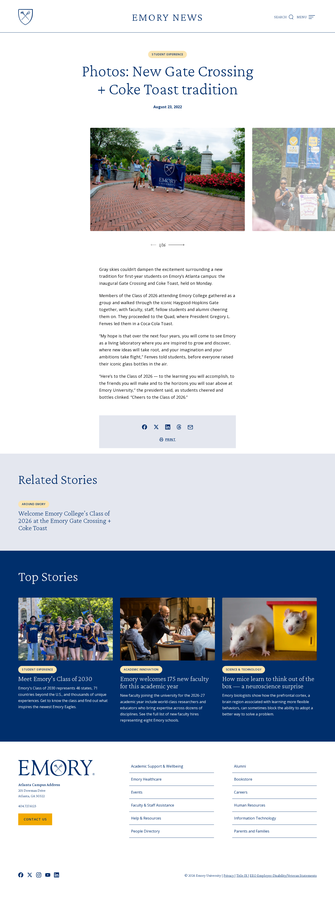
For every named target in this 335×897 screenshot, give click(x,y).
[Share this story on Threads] (179, 427)
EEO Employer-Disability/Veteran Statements (283, 875)
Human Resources (249, 805)
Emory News (167, 17)
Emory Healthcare (146, 779)
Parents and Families (251, 831)
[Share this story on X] (156, 427)
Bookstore (243, 779)
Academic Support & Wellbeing (157, 766)
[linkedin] (56, 875)
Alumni (240, 766)
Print (170, 439)
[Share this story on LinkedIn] (167, 427)
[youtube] (47, 875)
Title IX (242, 875)
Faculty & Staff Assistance (152, 805)
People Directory (145, 831)
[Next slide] (176, 245)
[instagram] (38, 875)
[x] (29, 875)
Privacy (229, 875)
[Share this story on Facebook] (144, 427)
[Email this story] (190, 427)
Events (136, 792)
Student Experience (167, 54)
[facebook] (20, 875)
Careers (240, 792)
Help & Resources (146, 818)
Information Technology (255, 818)
